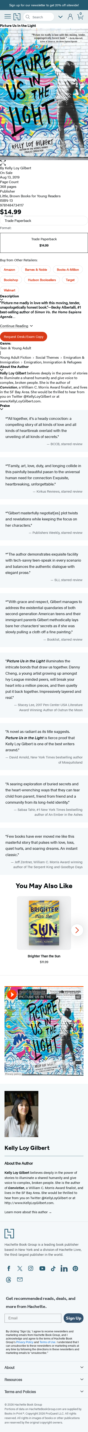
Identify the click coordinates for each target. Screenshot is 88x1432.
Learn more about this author (27, 1211)
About (9, 1367)
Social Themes (47, 357)
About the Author (14, 367)
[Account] (70, 17)
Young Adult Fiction (15, 357)
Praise (5, 406)
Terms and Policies (20, 1391)
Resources (13, 1379)
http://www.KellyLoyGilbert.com (29, 1202)
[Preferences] (60, 17)
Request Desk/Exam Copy (23, 336)
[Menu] (8, 16)
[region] (44, 930)
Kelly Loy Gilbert (18, 167)
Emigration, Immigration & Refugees (53, 362)
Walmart (9, 290)
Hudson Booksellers (42, 279)
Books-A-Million (68, 269)
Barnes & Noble (36, 269)
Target (70, 279)
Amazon (9, 269)
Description (9, 296)
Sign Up (73, 1318)
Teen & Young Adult (15, 347)
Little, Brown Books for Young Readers (30, 195)
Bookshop (11, 279)
